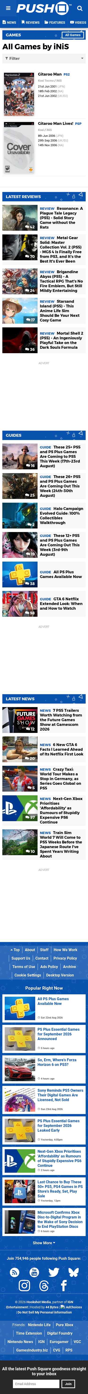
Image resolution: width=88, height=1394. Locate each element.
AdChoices (73, 1307)
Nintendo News (20, 1342)
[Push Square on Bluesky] (73, 1273)
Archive (69, 967)
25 (32, 495)
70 (32, 256)
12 (32, 729)
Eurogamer (59, 1342)
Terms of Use (23, 967)
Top (16, 950)
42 (32, 227)
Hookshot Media (39, 1302)
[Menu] (8, 8)
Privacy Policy (65, 958)
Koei (41, 130)
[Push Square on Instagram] (24, 1286)
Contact (41, 958)
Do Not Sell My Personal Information (45, 1312)
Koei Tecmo (46, 80)
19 (32, 554)
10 (32, 851)
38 (32, 584)
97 (32, 817)
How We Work (65, 950)
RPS (69, 1350)
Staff (44, 950)
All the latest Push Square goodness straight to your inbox (44, 1371)
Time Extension (29, 1333)
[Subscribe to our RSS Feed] (14, 1273)
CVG (56, 1350)
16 (32, 465)
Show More (43, 1243)
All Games (72, 35)
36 (32, 349)
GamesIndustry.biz (32, 1350)
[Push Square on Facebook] (64, 1286)
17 (32, 320)
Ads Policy (49, 967)
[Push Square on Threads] (44, 1286)
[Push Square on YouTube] (34, 1273)
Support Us (20, 958)
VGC (77, 1342)
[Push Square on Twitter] (54, 1273)
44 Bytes (52, 1307)
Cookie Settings (28, 975)
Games (13, 35)
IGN (41, 1342)
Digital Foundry (60, 1333)
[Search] (80, 8)
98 (32, 613)
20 (32, 758)
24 (32, 290)
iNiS (59, 80)
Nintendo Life (39, 1325)
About (30, 950)
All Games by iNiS (35, 46)
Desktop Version (60, 975)
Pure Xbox (64, 1325)
